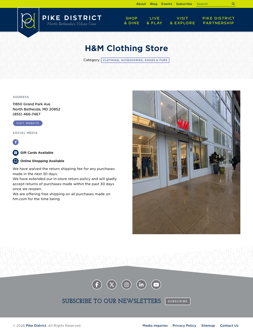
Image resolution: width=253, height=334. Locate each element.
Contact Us (229, 325)
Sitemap (208, 325)
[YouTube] (156, 284)
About (141, 4)
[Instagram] (126, 284)
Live (155, 20)
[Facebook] (97, 284)
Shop (132, 20)
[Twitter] (112, 284)
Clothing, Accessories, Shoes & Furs (135, 60)
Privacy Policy (184, 325)
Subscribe (184, 4)
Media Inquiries (155, 325)
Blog (153, 4)
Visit (182, 20)
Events (166, 4)
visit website (27, 123)
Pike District (218, 20)
